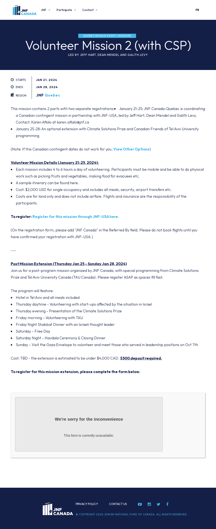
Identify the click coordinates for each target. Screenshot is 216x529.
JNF (43, 10)
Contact (87, 10)
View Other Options (131, 149)
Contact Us (118, 503)
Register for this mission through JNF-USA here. (75, 216)
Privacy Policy (87, 503)
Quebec (52, 95)
